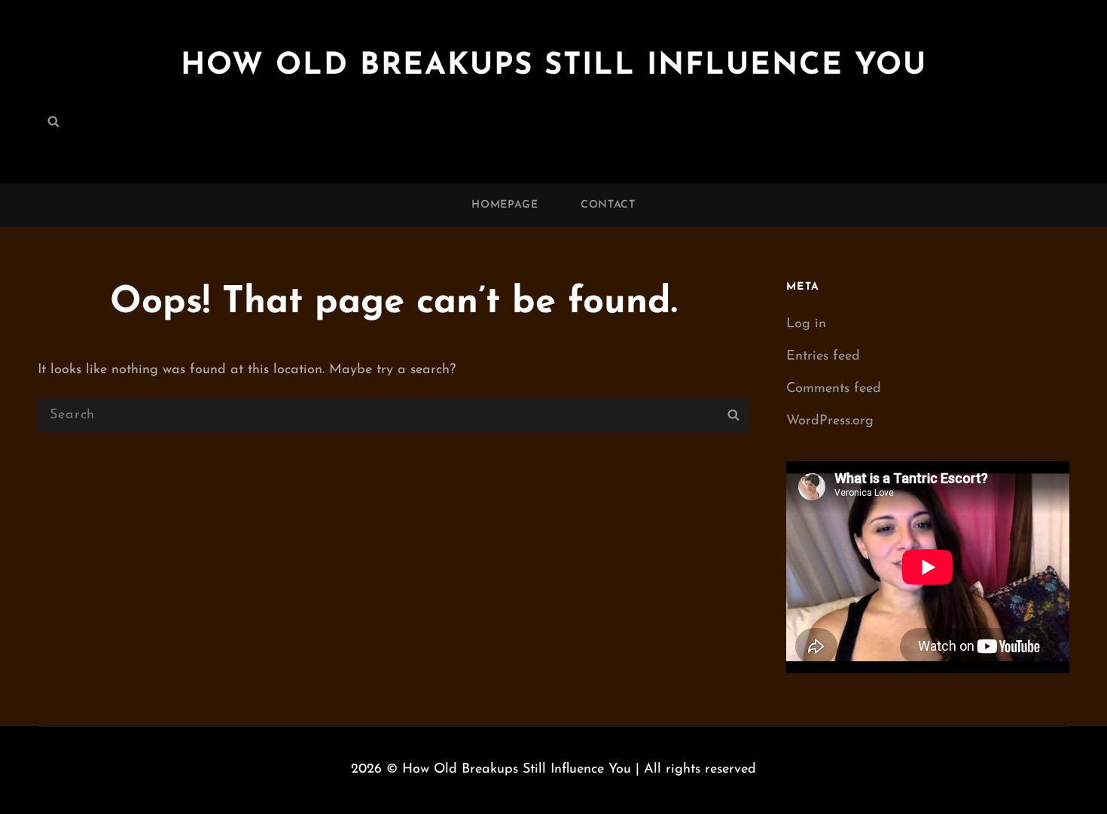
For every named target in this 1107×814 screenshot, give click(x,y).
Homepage (504, 205)
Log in (806, 324)
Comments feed (833, 389)
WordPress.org (830, 421)
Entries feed (823, 356)
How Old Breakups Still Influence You (554, 66)
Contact (608, 205)
